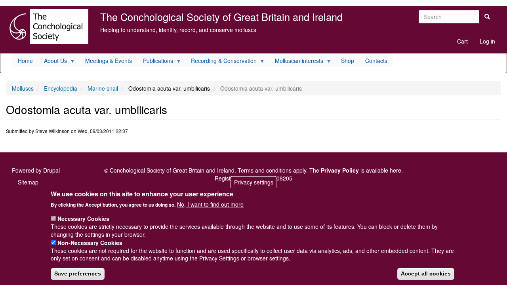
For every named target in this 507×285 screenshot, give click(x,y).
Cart (462, 41)
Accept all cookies (426, 273)
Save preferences (77, 273)
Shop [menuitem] (347, 61)
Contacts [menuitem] (376, 61)
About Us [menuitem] (52, 62)
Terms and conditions (265, 170)
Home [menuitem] (25, 61)
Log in (487, 41)
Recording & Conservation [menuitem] (221, 62)
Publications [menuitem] (155, 62)
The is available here (355, 170)
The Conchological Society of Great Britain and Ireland (221, 17)
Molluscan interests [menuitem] (296, 62)
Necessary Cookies (83, 218)
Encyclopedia (60, 88)
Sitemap (28, 182)
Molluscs (23, 88)
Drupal (51, 170)
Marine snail (103, 88)
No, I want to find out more (210, 204)
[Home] (47, 26)
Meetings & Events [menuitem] (108, 61)
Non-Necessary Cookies (89, 242)
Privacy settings (253, 182)
